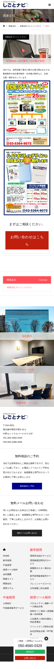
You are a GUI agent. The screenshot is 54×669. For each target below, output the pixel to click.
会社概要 (7, 574)
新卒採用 (7, 560)
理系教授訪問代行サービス (40, 562)
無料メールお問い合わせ (27, 533)
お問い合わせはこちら (27, 240)
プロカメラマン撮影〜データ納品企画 (41, 605)
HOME (4, 549)
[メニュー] (49, 4)
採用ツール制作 (10, 569)
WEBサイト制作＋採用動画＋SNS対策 (42, 612)
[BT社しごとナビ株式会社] (15, 4)
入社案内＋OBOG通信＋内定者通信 (41, 620)
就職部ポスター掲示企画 (40, 569)
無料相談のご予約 (27, 486)
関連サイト (8, 579)
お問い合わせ (30, 658)
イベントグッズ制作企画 (41, 626)
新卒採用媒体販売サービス (40, 577)
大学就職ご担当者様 (39, 588)
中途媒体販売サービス (13, 608)
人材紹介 (7, 603)
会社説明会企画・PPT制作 (41, 632)
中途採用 (7, 565)
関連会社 (7, 583)
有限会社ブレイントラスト (16, 37)
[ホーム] (4, 26)
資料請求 (30, 652)
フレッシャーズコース (40, 583)
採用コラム (8, 588)
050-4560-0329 (30, 646)
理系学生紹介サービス (40, 556)
